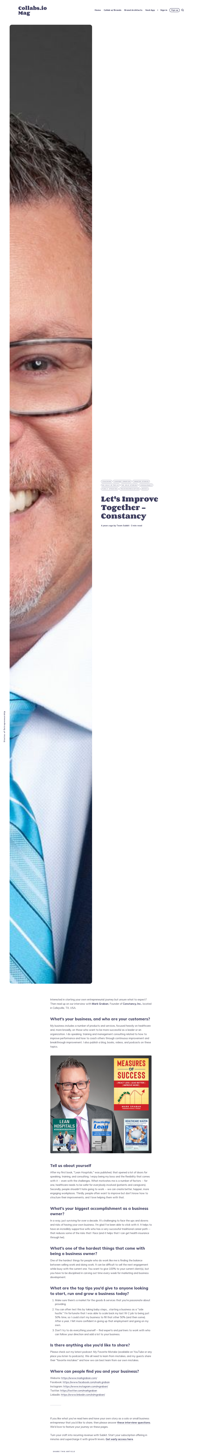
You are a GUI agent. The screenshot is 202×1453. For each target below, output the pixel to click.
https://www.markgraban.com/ (79, 1378)
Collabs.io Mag (32, 10)
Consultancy (146, 485)
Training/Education (130, 489)
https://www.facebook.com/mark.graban (86, 1382)
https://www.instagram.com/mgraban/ (85, 1386)
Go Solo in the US (110, 485)
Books (145, 489)
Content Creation (122, 481)
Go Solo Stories (129, 485)
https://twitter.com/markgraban (78, 1390)
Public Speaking (109, 489)
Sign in (163, 10)
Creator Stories (141, 481)
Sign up (174, 10)
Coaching (106, 481)
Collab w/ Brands (112, 10)
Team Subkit (123, 525)
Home (98, 10)
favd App (150, 10)
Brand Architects (133, 10)
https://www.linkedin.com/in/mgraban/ (83, 1394)
